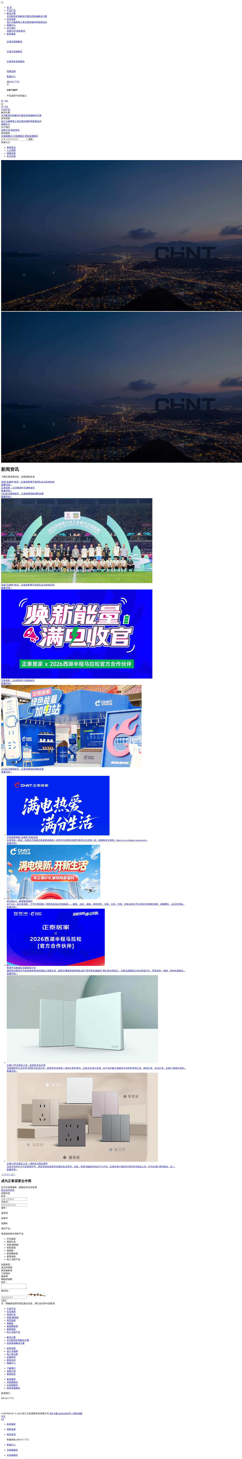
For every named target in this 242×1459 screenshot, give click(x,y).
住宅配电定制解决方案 (18, 16)
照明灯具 (11, 1314)
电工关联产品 (13, 1332)
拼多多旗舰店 (31, 136)
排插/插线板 (12, 1317)
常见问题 (11, 156)
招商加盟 (11, 153)
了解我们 (11, 1368)
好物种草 (33, 22)
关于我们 (11, 28)
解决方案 (11, 13)
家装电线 (11, 1329)
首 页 (9, 7)
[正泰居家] (2, 2)
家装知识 (42, 22)
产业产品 (11, 10)
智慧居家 (11, 1320)
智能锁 (10, 1323)
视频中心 (11, 25)
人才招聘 (11, 150)
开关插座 (11, 1311)
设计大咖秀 (12, 22)
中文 (3, 1416)
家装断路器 (12, 1326)
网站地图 (77, 1413)
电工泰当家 (23, 22)
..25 (11, 1174)
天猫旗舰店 (6, 136)
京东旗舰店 (18, 136)
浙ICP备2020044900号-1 (61, 1413)
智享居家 (11, 19)
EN (6, 101)
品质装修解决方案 (38, 16)
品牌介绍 (11, 31)
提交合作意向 (8, 1190)
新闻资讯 (20, 31)
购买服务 (11, 34)
